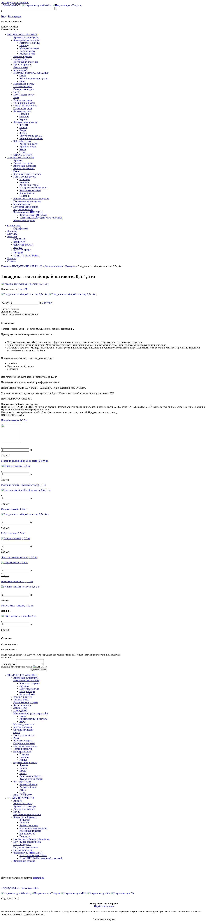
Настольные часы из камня (27, 201)
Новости (11, 258)
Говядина (24, 114)
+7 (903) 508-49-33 (10, 5)
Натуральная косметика (25, 206)
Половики (24, 196)
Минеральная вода (29, 48)
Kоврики (24, 182)
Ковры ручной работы (25, 176)
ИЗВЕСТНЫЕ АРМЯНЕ (26, 255)
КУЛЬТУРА (19, 242)
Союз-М (22, 289)
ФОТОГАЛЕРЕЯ (22, 250)
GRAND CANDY (22, 155)
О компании (13, 225)
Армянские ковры (28, 185)
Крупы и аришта (22, 64)
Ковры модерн (27, 193)
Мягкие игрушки (22, 204)
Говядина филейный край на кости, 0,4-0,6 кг (24, 460)
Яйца (22, 81)
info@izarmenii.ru (30, 888)
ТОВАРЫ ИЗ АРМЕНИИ (20, 157)
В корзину (47, 302)
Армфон (17, 160)
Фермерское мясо (22, 111)
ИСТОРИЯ (19, 239)
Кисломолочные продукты (33, 78)
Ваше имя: (6, 657)
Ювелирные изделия (24, 220)
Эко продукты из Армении (15, 2)
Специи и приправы (24, 103)
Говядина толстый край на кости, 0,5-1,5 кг (23, 485)
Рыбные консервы (22, 100)
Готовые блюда (21, 59)
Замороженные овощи (31, 138)
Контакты (12, 233)
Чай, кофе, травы (22, 141)
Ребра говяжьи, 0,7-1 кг (13, 533)
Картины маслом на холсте (27, 174)
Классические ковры (30, 190)
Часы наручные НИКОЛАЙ (27, 212)
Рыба (16, 97)
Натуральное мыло (23, 209)
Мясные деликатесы (23, 83)
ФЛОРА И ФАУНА (23, 244)
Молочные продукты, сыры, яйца (30, 73)
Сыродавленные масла (25, 105)
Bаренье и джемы (22, 56)
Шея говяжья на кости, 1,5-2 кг (17, 581)
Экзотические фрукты (30, 135)
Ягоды (22, 130)
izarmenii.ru (38, 877)
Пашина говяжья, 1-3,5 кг (14, 420)
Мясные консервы (22, 86)
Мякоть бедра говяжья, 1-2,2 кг (17, 605)
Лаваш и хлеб (20, 67)
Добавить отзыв (38, 670)
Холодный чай (27, 53)
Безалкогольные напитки (26, 40)
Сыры (22, 75)
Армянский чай (27, 146)
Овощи (23, 127)
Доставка (12, 231)
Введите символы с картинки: (17, 666)
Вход (3, 16)
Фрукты (23, 124)
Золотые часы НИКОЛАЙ (33, 215)
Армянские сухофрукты (25, 37)
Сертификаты (20, 228)
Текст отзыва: (8, 664)
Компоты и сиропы (29, 42)
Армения (12, 236)
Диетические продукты (25, 62)
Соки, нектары (27, 51)
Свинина (24, 116)
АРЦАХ (17, 247)
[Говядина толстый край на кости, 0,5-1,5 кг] (25, 284)
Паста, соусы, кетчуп (24, 94)
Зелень (22, 133)
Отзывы (11, 261)
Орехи (16, 92)
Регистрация (14, 16)
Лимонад (24, 45)
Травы (22, 152)
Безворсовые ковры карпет (33, 187)
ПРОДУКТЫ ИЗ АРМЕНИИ (22, 34)
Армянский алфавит (24, 168)
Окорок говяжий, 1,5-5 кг (14, 509)
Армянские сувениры (24, 165)
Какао (22, 149)
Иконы (17, 171)
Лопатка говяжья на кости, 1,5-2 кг (19, 557)
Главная (5, 266)
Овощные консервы (23, 89)
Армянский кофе (28, 144)
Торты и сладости (22, 108)
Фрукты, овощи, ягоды (25, 122)
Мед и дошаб (20, 70)
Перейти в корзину (104, 906)
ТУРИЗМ (18, 253)
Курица (23, 119)
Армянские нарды (22, 163)
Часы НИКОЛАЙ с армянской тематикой (40, 217)
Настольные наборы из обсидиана (31, 198)
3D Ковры (24, 179)
